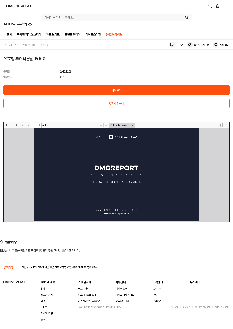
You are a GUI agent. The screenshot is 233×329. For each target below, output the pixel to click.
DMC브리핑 (47, 313)
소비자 (44, 307)
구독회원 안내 (122, 301)
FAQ (155, 295)
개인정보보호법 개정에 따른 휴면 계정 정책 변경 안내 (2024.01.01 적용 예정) (59, 267)
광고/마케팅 (47, 295)
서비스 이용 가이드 (124, 295)
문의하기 (157, 301)
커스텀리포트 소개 (87, 295)
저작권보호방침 (222, 307)
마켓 (43, 301)
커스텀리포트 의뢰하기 (89, 301)
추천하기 (119, 103)
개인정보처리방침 (203, 307)
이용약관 (187, 307)
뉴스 (43, 319)
